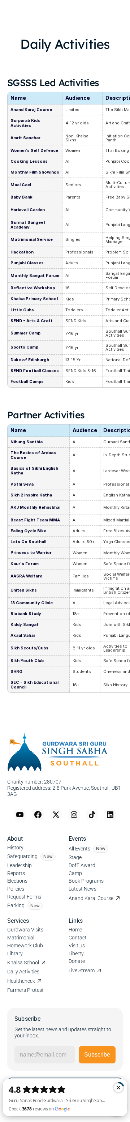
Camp (75, 873)
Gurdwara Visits (25, 930)
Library (15, 953)
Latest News (82, 889)
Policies (15, 889)
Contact (78, 937)
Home (75, 930)
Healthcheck (21, 981)
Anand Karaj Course (91, 898)
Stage (75, 857)
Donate (77, 961)
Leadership (19, 865)
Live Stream (82, 970)
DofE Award (82, 865)
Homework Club (25, 945)
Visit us (77, 945)
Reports (16, 873)
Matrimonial (20, 937)
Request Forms (24, 897)
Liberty (76, 953)
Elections (17, 881)
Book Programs (86, 881)
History (15, 847)
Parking (16, 905)
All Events (79, 849)
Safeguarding (22, 856)
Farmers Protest (25, 990)
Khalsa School (23, 962)
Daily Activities (23, 971)
